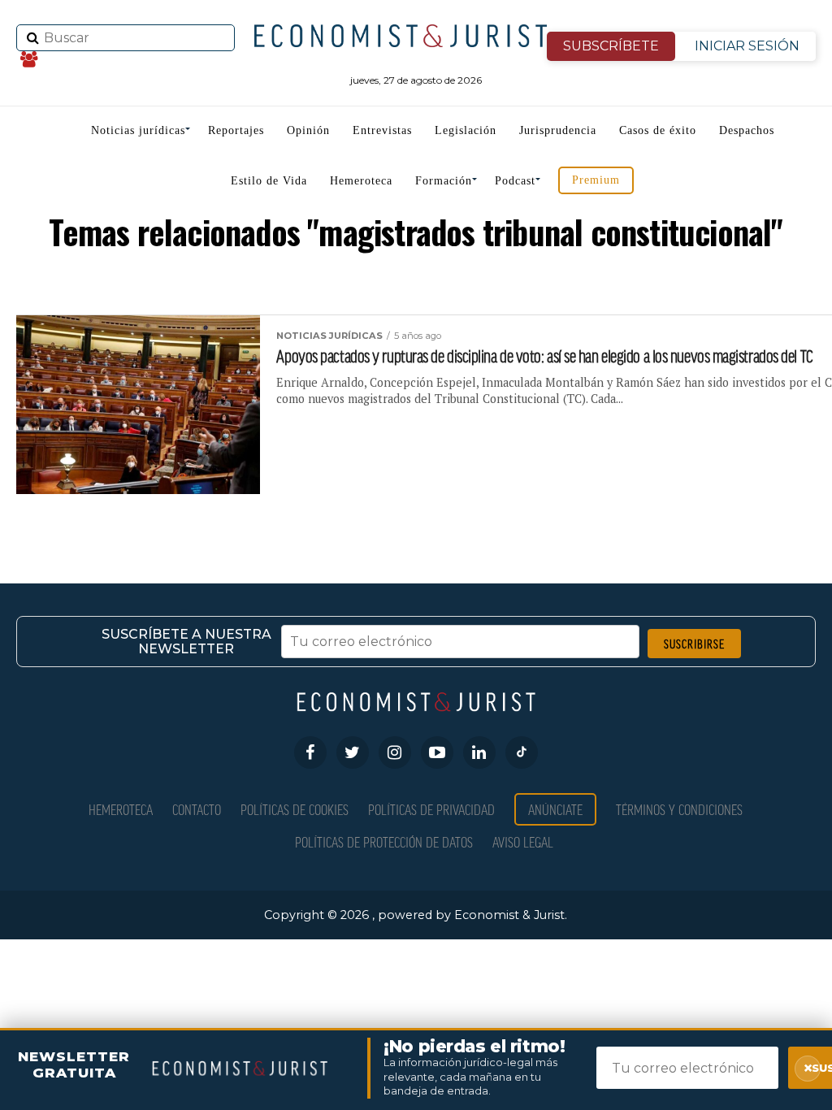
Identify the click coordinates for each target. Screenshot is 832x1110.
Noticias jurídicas (138, 130)
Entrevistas (382, 130)
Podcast (515, 181)
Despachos (746, 130)
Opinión (308, 130)
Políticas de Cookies (294, 809)
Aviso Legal (522, 841)
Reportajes (236, 130)
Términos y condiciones (679, 809)
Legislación (465, 130)
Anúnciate (555, 809)
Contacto (196, 809)
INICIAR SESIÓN (747, 46)
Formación (443, 181)
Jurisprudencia (557, 130)
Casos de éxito (657, 130)
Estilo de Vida (269, 181)
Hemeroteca (361, 181)
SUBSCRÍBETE (611, 46)
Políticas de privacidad (431, 809)
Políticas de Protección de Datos (384, 841)
